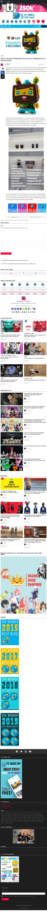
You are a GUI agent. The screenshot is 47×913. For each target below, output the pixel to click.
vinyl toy (7, 822)
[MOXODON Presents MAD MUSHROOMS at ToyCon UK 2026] (12, 464)
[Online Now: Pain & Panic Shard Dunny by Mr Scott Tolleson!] (12, 326)
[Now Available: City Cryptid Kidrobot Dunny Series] (12, 370)
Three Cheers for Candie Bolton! (34, 358)
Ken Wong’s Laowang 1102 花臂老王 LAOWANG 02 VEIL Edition (35, 515)
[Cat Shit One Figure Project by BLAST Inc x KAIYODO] (12, 532)
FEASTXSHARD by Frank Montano (34, 380)
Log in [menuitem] (5, 1)
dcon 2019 (5, 220)
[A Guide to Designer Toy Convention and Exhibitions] (12, 484)
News (2, 333)
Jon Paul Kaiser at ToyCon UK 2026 (35, 446)
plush (15, 819)
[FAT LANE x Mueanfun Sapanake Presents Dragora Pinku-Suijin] (12, 412)
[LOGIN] (39, 26)
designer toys (10, 815)
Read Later (15, 217)
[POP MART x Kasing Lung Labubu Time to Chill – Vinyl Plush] (35, 484)
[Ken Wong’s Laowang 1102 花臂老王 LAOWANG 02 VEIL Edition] (35, 508)
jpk (15, 817)
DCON (33, 813)
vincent (26, 220)
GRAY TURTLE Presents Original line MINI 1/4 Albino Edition (34, 433)
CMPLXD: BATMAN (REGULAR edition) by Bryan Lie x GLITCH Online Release (10, 516)
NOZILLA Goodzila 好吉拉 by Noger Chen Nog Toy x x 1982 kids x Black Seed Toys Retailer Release (35, 541)
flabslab (30, 815)
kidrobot (29, 817)
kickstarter (24, 817)
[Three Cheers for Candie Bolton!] (35, 348)
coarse (19, 813)
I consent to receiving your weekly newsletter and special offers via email (18, 896)
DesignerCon (28, 333)
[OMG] (5, 502)
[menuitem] (1, 1)
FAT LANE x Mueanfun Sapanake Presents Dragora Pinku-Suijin (34, 407)
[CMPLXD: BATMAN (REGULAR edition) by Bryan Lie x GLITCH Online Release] (12, 508)
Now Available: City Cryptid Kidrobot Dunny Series (9, 380)
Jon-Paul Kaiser (10, 817)
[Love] (2, 321)
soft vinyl (43, 819)
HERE (7, 69)
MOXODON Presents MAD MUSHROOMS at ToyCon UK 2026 (34, 459)
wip (11, 822)
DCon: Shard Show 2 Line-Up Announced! (9, 357)
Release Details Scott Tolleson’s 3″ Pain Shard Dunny (35, 335)
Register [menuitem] (8, 1)
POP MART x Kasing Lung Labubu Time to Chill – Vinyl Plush (34, 492)
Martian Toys (35, 817)
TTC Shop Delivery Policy (5, 805)
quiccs (25, 819)
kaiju (19, 817)
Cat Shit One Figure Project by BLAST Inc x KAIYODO (10, 540)
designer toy (4, 815)
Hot (2, 478)
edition (20, 815)
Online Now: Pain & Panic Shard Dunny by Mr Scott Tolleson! (10, 335)
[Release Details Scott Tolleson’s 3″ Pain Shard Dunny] (35, 326)
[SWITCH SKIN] (35, 26)
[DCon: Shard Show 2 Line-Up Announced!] (12, 348)
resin (29, 819)
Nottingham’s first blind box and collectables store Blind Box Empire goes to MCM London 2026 (35, 421)
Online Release (9, 819)
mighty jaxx (42, 817)
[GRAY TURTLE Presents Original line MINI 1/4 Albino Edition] (12, 438)
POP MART (20, 819)
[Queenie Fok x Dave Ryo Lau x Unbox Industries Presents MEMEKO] (12, 399)
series (39, 819)
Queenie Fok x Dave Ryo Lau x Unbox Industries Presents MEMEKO (33, 395)
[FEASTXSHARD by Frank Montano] (35, 370)
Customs (3, 355)
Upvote (11, 273)
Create (44, 26)
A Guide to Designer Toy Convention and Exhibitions (9, 491)
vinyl (3, 822)
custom (23, 813)
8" (5, 813)
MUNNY (3, 819)
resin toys (34, 819)
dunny (11, 220)
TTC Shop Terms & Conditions (7, 804)
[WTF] (26, 343)
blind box (9, 813)
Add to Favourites (36, 217)
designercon (39, 813)
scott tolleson (18, 220)
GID (34, 815)
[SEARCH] (37, 26)
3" (2, 813)
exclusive (25, 815)
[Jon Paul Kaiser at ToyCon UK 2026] (12, 451)
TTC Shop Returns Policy (5, 807)
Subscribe (5, 899)
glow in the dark (40, 815)
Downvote (35, 273)
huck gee (3, 817)
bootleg (14, 813)
